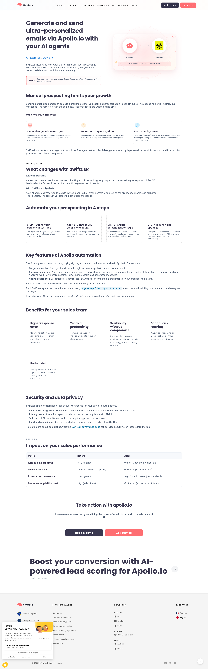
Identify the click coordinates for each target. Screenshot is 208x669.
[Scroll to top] (200, 661)
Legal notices (58, 643)
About (60, 5)
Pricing (134, 5)
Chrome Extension (125, 635)
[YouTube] (175, 663)
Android (120, 644)
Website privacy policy (61, 622)
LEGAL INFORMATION (62, 605)
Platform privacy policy (62, 626)
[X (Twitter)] (170, 663)
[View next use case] (174, 569)
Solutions (87, 5)
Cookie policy (58, 635)
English (183, 617)
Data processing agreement (64, 630)
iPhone (120, 648)
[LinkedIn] (165, 663)
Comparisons (119, 5)
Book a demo (169, 5)
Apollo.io (48, 57)
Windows (121, 621)
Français (183, 613)
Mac (119, 616)
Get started (188, 5)
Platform (72, 5)
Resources (102, 5)
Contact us (57, 613)
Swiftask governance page (86, 426)
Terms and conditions (61, 617)
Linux (119, 626)
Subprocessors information (63, 639)
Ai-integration (33, 57)
